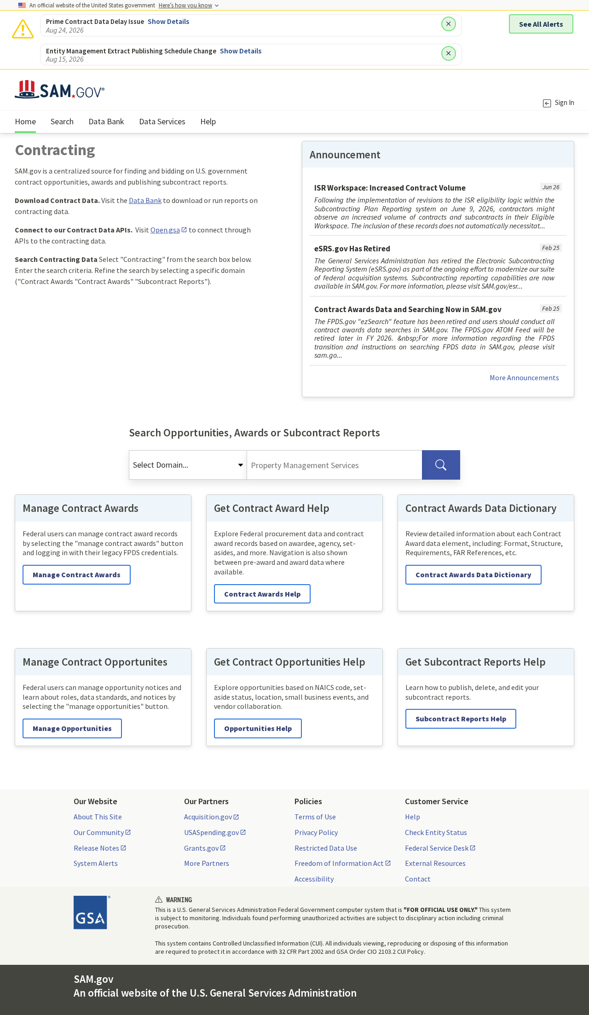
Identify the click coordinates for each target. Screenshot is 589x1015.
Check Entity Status (436, 832)
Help (412, 816)
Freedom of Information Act (339, 863)
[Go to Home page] (59, 93)
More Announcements (524, 377)
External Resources (435, 863)
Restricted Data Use (325, 848)
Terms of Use (315, 816)
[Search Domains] (441, 465)
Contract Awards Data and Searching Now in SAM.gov (408, 309)
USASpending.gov (211, 832)
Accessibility (314, 878)
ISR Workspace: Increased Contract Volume (390, 188)
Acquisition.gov (208, 816)
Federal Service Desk (436, 848)
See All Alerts (541, 24)
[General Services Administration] (92, 912)
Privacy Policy (316, 832)
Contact (418, 878)
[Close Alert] (448, 24)
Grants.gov (201, 848)
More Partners (206, 863)
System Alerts (96, 863)
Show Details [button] (168, 21)
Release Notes (96, 848)
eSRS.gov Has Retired (352, 249)
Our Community (99, 832)
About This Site (98, 816)
